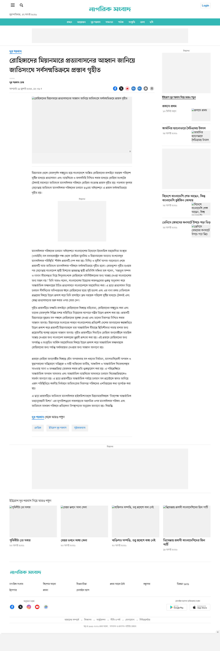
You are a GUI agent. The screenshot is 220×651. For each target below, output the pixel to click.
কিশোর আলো (49, 584)
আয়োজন (81, 22)
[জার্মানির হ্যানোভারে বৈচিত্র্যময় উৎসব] (201, 137)
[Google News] (46, 607)
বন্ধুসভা (146, 584)
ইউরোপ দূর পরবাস (58, 428)
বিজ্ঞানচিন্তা (82, 584)
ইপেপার (13, 590)
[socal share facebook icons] (116, 90)
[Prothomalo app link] (176, 608)
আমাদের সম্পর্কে (72, 619)
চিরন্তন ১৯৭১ (183, 584)
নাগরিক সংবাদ (16, 584)
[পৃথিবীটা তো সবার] (33, 521)
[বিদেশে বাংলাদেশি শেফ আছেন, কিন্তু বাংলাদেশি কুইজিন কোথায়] (201, 209)
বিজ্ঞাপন (87, 619)
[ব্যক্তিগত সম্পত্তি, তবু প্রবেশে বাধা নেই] (135, 521)
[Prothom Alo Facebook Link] (14, 607)
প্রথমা (45, 590)
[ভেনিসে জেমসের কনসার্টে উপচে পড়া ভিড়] (201, 231)
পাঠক (121, 22)
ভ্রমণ (142, 22)
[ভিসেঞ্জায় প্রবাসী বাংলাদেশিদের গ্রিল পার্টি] (186, 521)
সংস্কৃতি (132, 22)
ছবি (151, 22)
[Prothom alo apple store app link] (199, 608)
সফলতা (109, 22)
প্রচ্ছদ (69, 22)
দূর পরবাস (95, 22)
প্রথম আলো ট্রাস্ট (117, 584)
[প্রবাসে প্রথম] (201, 115)
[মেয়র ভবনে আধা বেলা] (84, 521)
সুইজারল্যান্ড (80, 428)
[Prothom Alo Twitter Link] (22, 607)
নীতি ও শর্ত (115, 619)
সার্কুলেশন (101, 619)
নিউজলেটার (145, 619)
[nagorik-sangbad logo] (26, 573)
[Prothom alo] (110, 13)
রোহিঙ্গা (37, 428)
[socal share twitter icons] (122, 90)
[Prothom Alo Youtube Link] (39, 607)
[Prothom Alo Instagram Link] (30, 607)
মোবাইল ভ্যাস (83, 590)
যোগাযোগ (129, 619)
